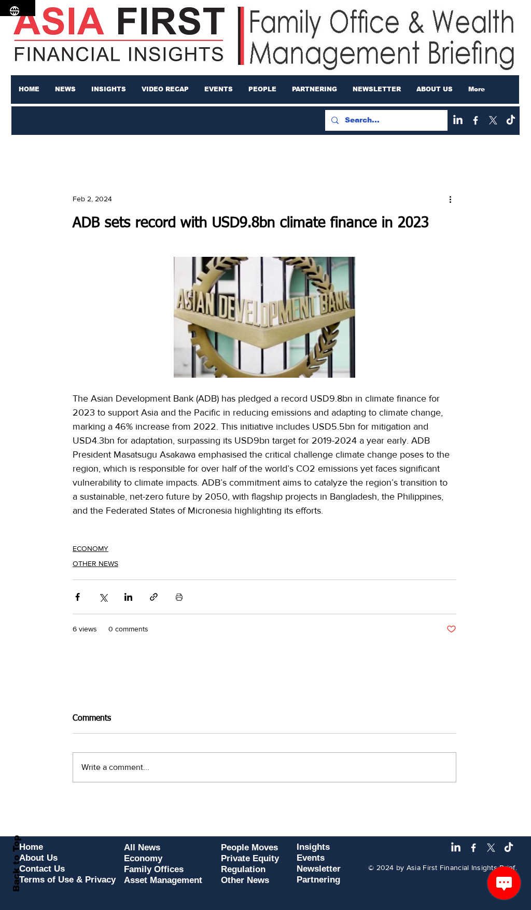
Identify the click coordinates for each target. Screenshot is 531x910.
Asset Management (163, 880)
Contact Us (42, 869)
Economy (143, 858)
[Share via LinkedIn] (128, 597)
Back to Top (16, 863)
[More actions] (450, 198)
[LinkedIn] (458, 120)
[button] (65, 89)
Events (311, 858)
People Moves (249, 847)
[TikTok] (510, 120)
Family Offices (154, 869)
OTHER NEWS (95, 563)
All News (142, 847)
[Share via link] (154, 597)
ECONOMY (90, 548)
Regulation (243, 869)
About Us (38, 858)
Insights (313, 847)
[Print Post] (179, 597)
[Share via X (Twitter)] (103, 597)
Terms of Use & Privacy (67, 880)
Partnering (318, 880)
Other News (245, 880)
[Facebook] (475, 120)
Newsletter (319, 869)
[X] (493, 120)
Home (31, 847)
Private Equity (250, 858)
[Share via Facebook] (77, 597)
